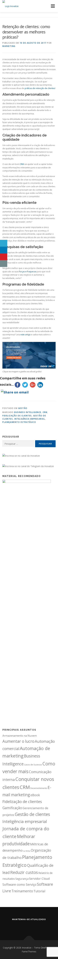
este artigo (25, 334)
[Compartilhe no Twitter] (3, 243)
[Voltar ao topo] (29, 940)
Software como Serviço (19, 884)
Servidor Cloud (39, 878)
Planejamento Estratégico (19, 422)
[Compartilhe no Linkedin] (3, 250)
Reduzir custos (24, 872)
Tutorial (39, 891)
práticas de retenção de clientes (40, 88)
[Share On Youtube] (3, 256)
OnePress (46, 947)
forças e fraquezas (27, 271)
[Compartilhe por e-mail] (3, 263)
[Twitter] (24, 926)
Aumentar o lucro (18, 741)
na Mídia (26, 851)
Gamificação (12, 807)
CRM (22, 164)
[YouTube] (33, 926)
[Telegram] (42, 926)
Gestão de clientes (32, 814)
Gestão (22, 408)
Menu (52, 6)
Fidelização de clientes (17, 415)
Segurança (22, 879)
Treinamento (22, 891)
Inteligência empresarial (29, 418)
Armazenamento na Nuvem (19, 735)
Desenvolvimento (38, 788)
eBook (35, 795)
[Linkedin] (15, 926)
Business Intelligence (27, 412)
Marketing (8, 46)
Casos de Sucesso (33, 764)
